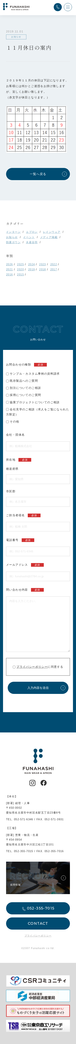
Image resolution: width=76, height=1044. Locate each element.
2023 (42, 264)
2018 (42, 269)
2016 (9, 274)
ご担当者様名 (21, 515)
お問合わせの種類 (24, 364)
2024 (31, 264)
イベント (29, 237)
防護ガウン (13, 242)
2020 (20, 269)
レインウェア (51, 231)
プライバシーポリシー (32, 666)
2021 (9, 269)
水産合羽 (32, 242)
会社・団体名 (15, 434)
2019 (31, 269)
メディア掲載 (49, 237)
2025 (20, 264)
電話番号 (18, 540)
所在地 (17, 459)
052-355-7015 (23, 851)
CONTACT (38, 923)
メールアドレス (23, 564)
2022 (53, 264)
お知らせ (12, 237)
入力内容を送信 (38, 687)
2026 (9, 264)
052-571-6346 (23, 819)
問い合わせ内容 (23, 589)
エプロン (32, 231)
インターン (13, 231)
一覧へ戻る (38, 174)
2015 (20, 274)
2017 (53, 269)
